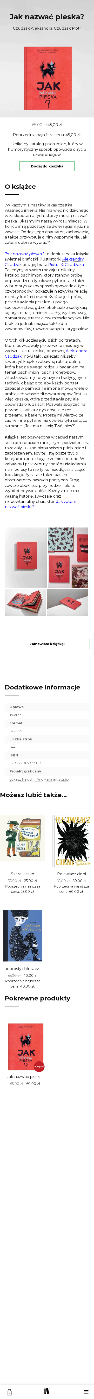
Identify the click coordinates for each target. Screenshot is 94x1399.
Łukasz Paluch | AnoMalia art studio (39, 779)
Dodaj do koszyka (47, 166)
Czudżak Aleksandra (32, 28)
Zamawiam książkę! (47, 644)
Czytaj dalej (61, 893)
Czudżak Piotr (67, 28)
